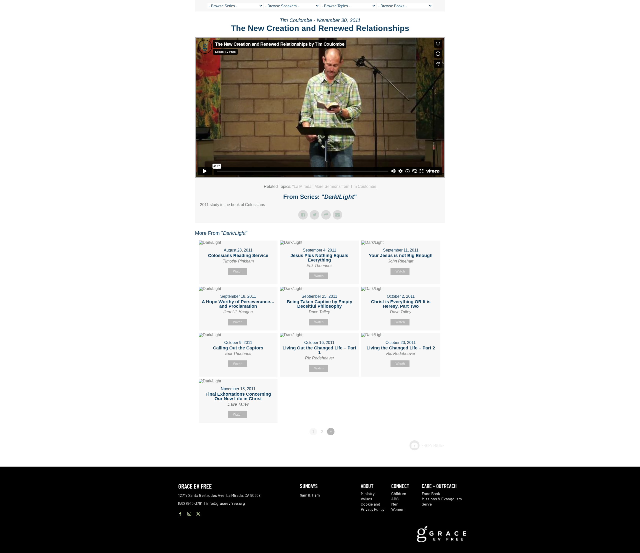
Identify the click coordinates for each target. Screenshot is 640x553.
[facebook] (180, 514)
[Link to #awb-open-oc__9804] (622, 23)
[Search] (604, 23)
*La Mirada (302, 186)
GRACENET (592, 22)
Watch (237, 271)
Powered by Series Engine (426, 445)
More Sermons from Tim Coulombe (345, 186)
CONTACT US (571, 22)
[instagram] (189, 514)
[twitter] (198, 514)
